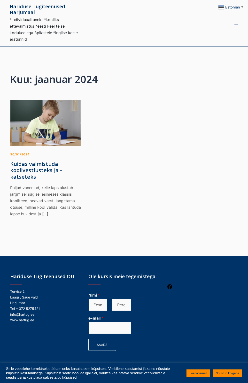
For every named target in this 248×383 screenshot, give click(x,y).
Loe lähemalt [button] (198, 373)
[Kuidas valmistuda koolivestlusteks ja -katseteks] (45, 122)
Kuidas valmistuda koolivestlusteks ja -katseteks (36, 170)
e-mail (95, 318)
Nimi (94, 295)
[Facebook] (170, 288)
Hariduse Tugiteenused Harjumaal (37, 9)
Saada (102, 345)
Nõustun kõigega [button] (227, 373)
